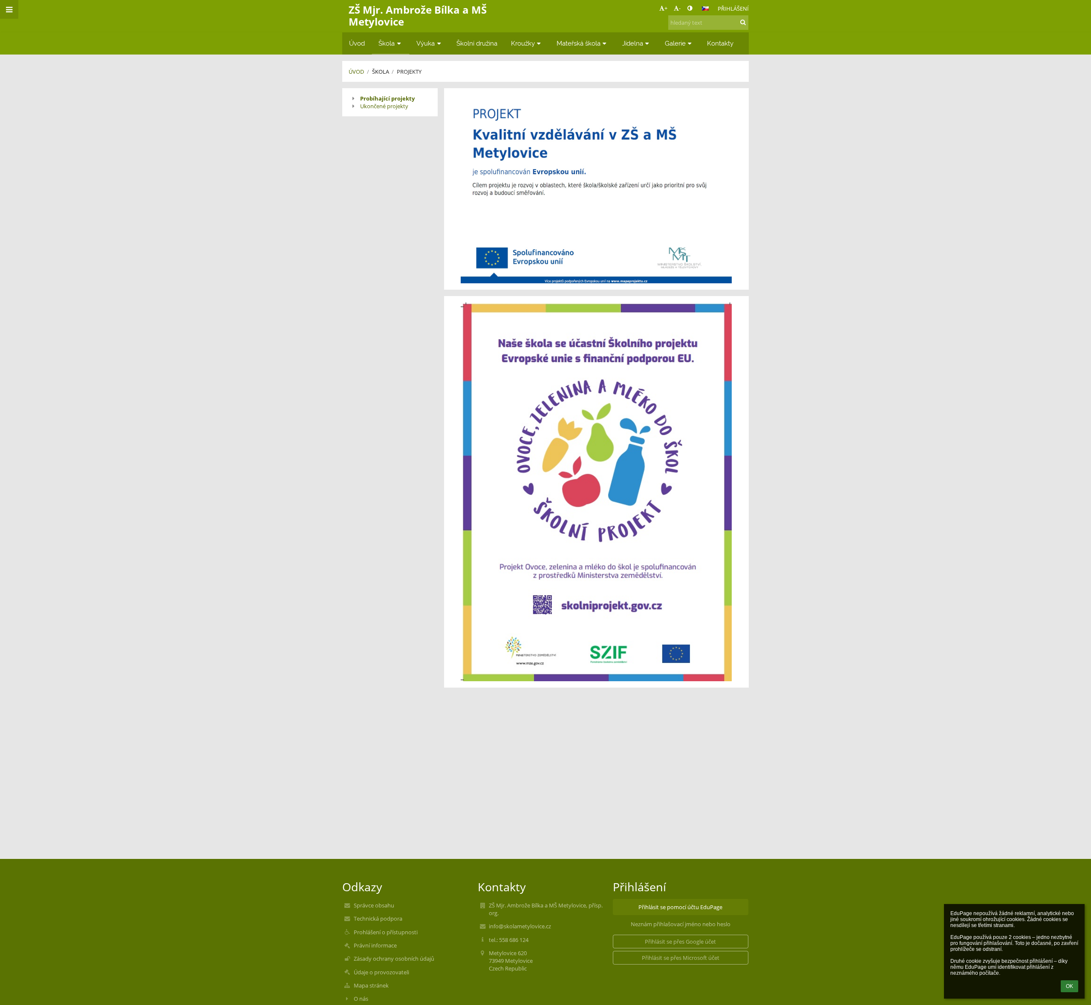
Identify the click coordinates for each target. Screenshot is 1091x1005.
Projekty (409, 71)
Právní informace (375, 945)
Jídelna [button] (632, 43)
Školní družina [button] (476, 43)
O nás (361, 998)
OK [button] (1069, 986)
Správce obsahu (374, 905)
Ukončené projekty (384, 106)
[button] (689, 8)
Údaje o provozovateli (381, 972)
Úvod (356, 71)
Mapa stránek (371, 985)
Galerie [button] (675, 43)
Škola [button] (386, 43)
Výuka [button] (425, 43)
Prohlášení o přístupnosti (386, 932)
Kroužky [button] (523, 43)
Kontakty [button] (720, 43)
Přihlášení (733, 8)
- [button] (680, 8)
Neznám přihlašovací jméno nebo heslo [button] (680, 924)
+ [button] (665, 8)
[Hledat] (743, 22)
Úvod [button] (357, 43)
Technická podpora (378, 918)
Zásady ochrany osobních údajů (394, 958)
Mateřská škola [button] (578, 43)
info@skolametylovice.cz (520, 926)
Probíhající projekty (387, 98)
